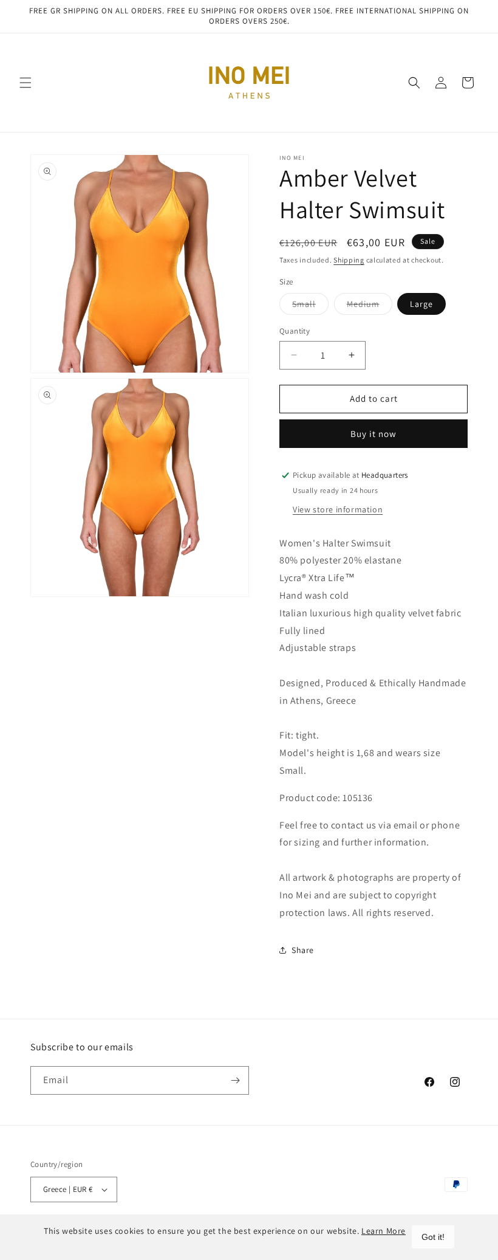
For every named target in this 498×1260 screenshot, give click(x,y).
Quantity (294, 331)
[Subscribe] (235, 1080)
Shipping (348, 259)
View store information (338, 509)
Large (421, 303)
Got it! (433, 1237)
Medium (369, 306)
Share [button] (303, 950)
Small (310, 306)
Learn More (383, 1230)
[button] (25, 82)
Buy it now (373, 433)
